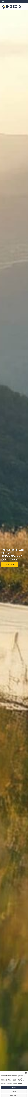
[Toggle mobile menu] (25, 6)
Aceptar (14, 1087)
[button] (26, 1072)
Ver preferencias (14, 1095)
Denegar (14, 1091)
